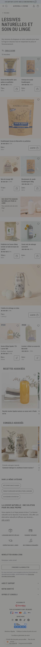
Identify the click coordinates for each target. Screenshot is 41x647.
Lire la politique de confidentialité (11, 344)
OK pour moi (30, 350)
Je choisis (10, 350)
